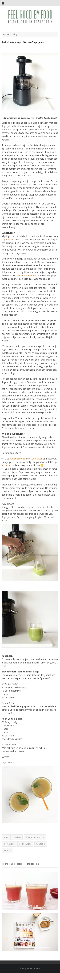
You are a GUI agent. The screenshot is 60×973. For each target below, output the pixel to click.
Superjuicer (7, 239)
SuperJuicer (36, 458)
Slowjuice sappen (35, 837)
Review (17, 837)
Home (6, 34)
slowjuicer (9, 843)
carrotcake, (22, 275)
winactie (40, 843)
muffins (32, 275)
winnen (7, 850)
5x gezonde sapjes (30, 906)
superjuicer (25, 843)
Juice (6, 837)
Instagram (7, 465)
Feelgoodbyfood (18, 458)
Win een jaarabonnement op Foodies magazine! (30, 947)
